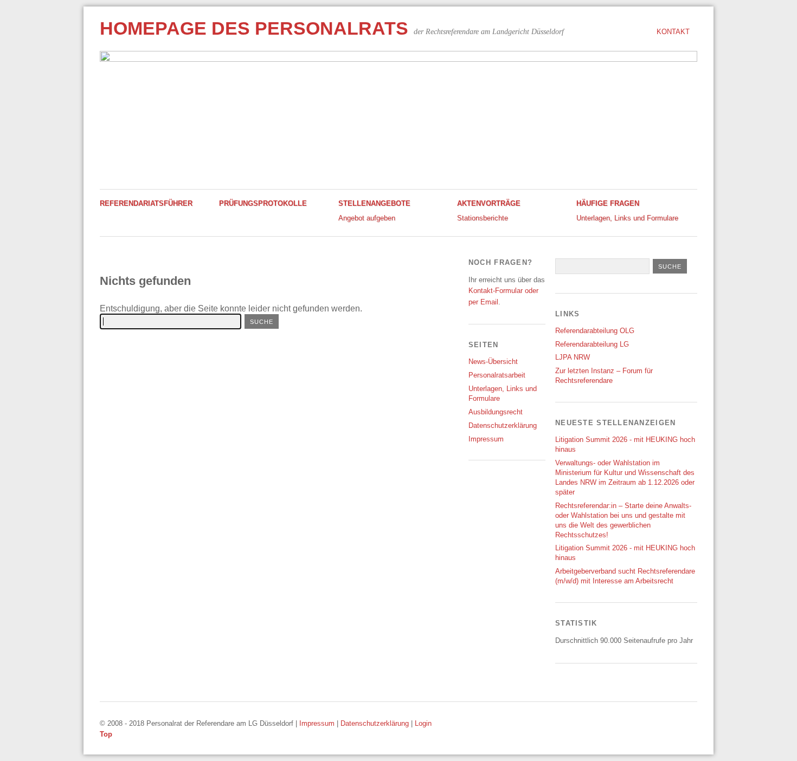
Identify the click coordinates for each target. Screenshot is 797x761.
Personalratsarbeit (496, 375)
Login (423, 723)
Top (106, 734)
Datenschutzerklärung (502, 425)
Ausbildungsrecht (495, 412)
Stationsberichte (482, 218)
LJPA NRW (572, 357)
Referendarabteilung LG (592, 344)
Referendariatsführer (146, 203)
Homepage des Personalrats (254, 28)
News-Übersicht (493, 361)
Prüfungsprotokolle (263, 203)
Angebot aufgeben (366, 218)
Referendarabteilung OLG (594, 331)
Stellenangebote (374, 203)
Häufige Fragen (607, 203)
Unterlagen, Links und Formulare (627, 218)
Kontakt (673, 32)
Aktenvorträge (488, 203)
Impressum (486, 439)
